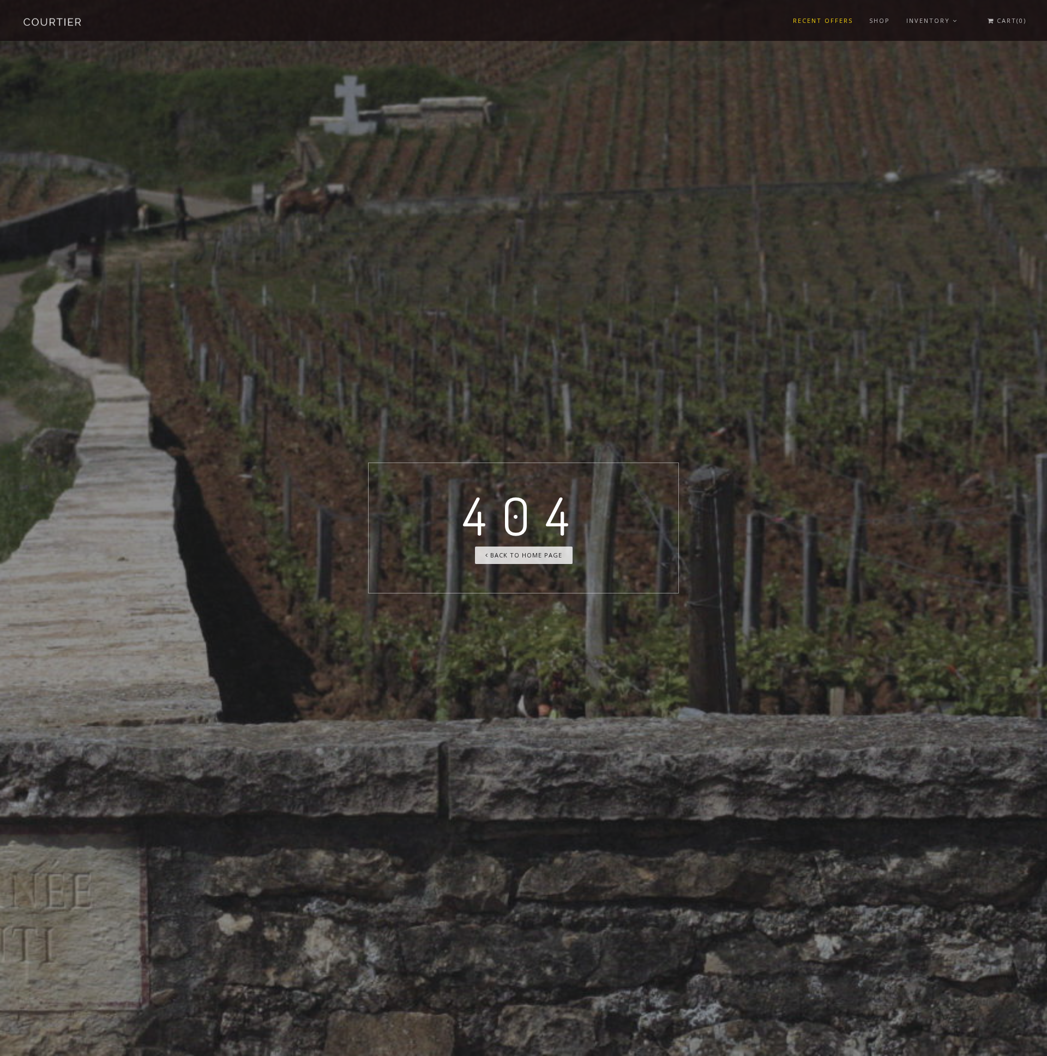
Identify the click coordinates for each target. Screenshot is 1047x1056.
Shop (879, 20)
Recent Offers (823, 20)
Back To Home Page (525, 555)
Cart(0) (1010, 20)
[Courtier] (53, 20)
